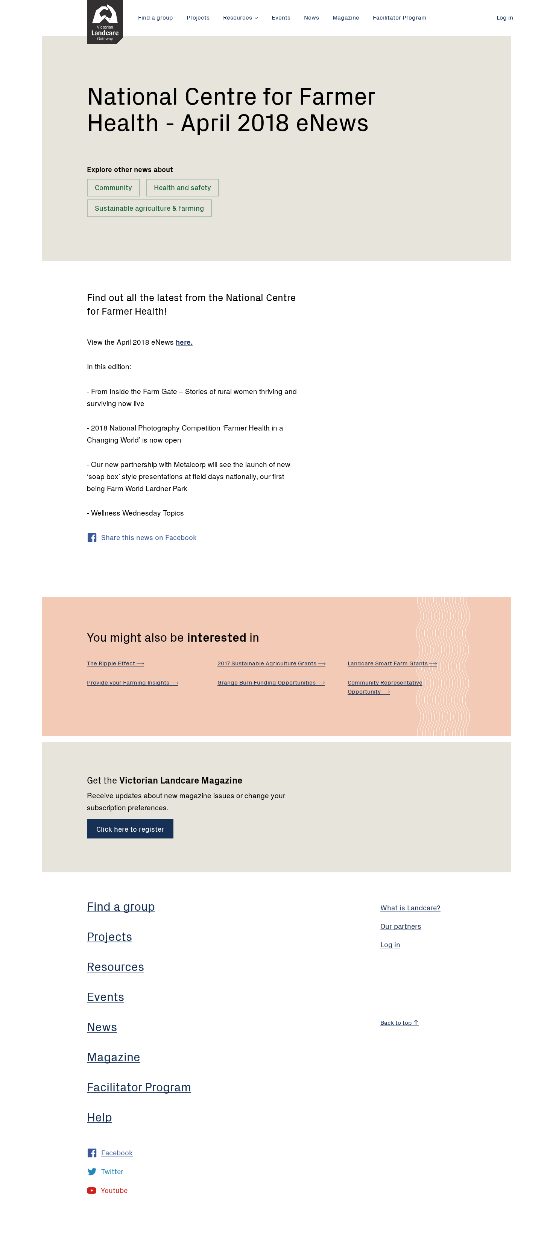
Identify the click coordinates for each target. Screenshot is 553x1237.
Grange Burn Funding (267, 682)
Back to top (396, 1022)
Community (113, 187)
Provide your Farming (129, 682)
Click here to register (130, 828)
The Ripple (112, 663)
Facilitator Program (400, 17)
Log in (505, 17)
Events (281, 17)
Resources (237, 17)
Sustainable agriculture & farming (149, 207)
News (311, 17)
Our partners (400, 926)
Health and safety (182, 187)
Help (99, 1116)
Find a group (155, 17)
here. (184, 341)
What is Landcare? (410, 907)
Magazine (346, 17)
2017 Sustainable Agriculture (267, 663)
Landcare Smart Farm (388, 663)
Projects (198, 17)
